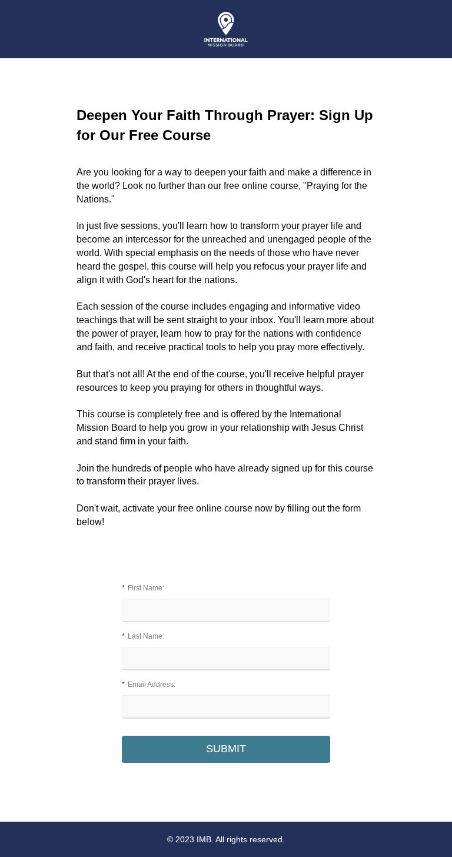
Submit (226, 749)
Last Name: (143, 636)
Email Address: (148, 684)
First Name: (143, 588)
